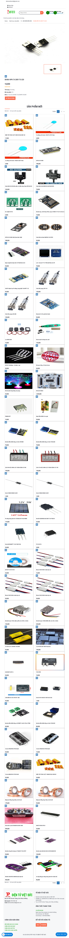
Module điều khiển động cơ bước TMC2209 (45, 723)
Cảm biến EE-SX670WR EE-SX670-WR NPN (45, 186)
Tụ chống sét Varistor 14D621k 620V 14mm (14, 160)
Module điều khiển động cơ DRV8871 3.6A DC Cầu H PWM (17, 723)
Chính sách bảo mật (10, 926)
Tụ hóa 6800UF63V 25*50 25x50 (12, 774)
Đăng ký (11, 7)
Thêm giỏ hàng (11, 98)
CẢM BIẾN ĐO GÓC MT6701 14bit (12, 697)
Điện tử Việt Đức (42, 934)
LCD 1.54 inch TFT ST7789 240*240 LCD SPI (45, 262)
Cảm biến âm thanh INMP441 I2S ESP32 (44, 237)
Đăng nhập (10, 5)
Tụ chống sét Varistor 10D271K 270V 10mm (45, 135)
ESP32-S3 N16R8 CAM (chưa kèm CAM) (13, 237)
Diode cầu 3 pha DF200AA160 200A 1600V (14, 825)
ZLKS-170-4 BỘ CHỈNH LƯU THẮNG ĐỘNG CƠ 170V (47, 467)
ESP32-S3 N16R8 (39, 160)
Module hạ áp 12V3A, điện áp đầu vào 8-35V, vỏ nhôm (16, 620)
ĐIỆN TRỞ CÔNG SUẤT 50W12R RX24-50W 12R (15, 135)
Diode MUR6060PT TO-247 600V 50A (13, 544)
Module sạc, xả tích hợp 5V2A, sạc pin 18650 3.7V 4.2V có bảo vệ (50, 211)
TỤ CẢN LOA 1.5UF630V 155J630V (12, 646)
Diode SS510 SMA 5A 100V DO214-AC (44, 697)
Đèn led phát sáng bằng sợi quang (12, 390)
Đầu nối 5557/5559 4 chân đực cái (12, 595)
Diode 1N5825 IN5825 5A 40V (11, 493)
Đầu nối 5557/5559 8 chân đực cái (43, 595)
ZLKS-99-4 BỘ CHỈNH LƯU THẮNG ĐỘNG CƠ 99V (15, 467)
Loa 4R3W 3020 (8, 339)
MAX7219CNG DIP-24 (40, 825)
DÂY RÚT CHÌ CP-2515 (10, 569)
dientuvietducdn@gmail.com (13, 902)
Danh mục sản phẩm (14, 21)
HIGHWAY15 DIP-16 (9, 672)
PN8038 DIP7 (8, 416)
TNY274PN (38, 672)
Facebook (43, 925)
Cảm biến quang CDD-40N (10, 314)
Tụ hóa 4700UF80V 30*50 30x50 (12, 748)
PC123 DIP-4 (38, 544)
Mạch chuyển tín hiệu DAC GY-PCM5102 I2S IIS (15, 262)
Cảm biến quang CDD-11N (41, 288)
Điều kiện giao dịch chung (11, 924)
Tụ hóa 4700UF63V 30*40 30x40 (43, 748)
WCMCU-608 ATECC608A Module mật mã (14, 876)
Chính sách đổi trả (10, 928)
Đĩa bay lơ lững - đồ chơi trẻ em (43, 365)
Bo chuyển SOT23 (9, 211)
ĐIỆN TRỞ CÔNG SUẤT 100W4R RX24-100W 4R (46, 774)
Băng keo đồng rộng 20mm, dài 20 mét (13, 800)
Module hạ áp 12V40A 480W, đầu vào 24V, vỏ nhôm (47, 620)
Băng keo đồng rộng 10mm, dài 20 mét (44, 800)
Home (6, 21)
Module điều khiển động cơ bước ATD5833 (14, 441)
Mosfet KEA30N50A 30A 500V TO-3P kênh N (45, 518)
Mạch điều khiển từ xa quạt (42, 416)
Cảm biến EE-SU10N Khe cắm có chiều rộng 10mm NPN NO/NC (18, 186)
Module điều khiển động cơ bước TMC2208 (45, 441)
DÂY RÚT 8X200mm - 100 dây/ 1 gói (12, 365)
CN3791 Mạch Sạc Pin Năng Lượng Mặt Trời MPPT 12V (17, 288)
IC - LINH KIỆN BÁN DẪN (26, 21)
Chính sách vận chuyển (11, 930)
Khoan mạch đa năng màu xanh (42, 339)
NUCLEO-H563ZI (39, 390)
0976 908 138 (11, 901)
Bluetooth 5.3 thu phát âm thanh (43, 314)
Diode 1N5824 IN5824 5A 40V (42, 493)
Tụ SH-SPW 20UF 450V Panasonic (43, 646)
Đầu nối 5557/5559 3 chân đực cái (43, 569)
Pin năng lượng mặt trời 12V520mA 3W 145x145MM (16, 518)
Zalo (38, 925)
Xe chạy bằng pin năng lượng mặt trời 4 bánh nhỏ (46, 876)
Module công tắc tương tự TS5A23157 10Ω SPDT (15, 851)
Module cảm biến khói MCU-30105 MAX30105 (46, 851)
